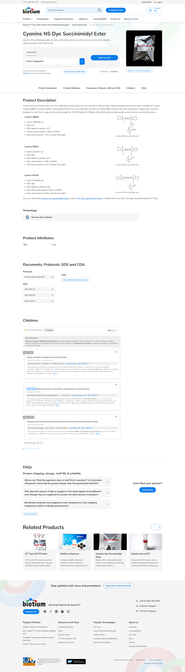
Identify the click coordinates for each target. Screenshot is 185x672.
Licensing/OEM (100, 19)
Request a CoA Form (66, 642)
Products (27, 19)
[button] (154, 10)
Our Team (133, 635)
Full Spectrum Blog (65, 627)
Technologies (42, 19)
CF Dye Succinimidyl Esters (89, 198)
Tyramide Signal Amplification (105, 638)
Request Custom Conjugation (139, 71)
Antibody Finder (115, 10)
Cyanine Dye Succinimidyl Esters (55, 198)
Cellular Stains (99, 635)
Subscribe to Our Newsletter (118, 585)
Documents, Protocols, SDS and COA (103, 88)
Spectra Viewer (131, 19)
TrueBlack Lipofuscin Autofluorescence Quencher (38, 638)
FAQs (143, 88)
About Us (83, 19)
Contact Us (115, 19)
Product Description (48, 88)
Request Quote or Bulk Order (75, 72)
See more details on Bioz (113, 448)
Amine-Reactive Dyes (79, 25)
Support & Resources (63, 19)
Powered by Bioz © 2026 (32, 448)
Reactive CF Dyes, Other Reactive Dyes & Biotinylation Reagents (46, 25)
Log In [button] (159, 2)
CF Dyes (97, 627)
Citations (131, 88)
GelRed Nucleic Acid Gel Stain (35, 627)
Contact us (27, 73)
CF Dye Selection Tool (67, 638)
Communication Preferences (123, 660)
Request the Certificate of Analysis (75, 280)
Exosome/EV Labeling (102, 642)
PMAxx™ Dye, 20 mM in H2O (34, 644)
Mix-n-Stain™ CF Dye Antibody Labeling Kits (39, 632)
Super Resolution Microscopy (105, 631)
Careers (132, 642)
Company (133, 627)
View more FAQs (31, 514)
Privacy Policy (141, 660)
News (131, 638)
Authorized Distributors (138, 646)
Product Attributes (71, 88)
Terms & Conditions (155, 660)
